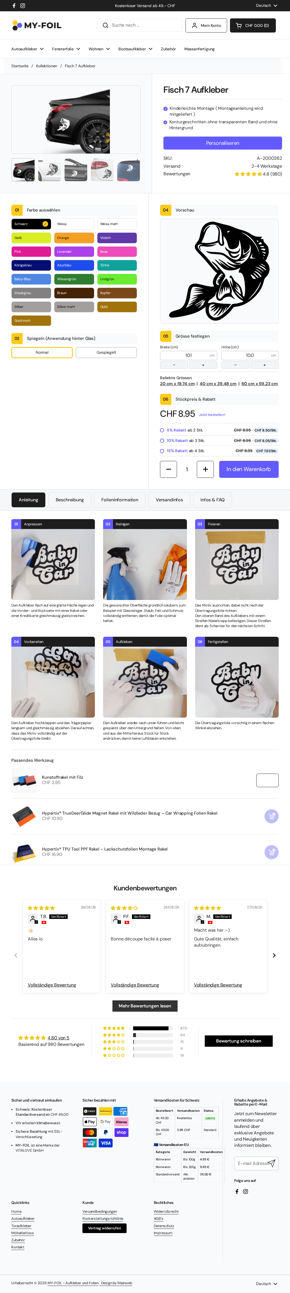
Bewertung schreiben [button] (238, 1041)
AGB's (158, 1218)
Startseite (19, 65)
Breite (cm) (182, 356)
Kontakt (17, 1247)
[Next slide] (274, 955)
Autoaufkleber (23, 1218)
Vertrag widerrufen (104, 1228)
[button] (253, 25)
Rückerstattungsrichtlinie (102, 1218)
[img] (41, 908)
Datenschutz (164, 1225)
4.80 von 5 (58, 1038)
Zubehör (18, 1240)
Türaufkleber (21, 1225)
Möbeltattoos (22, 1233)
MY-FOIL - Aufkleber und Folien (73, 1283)
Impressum (163, 1233)
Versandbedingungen (99, 1211)
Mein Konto (211, 25)
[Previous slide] (15, 955)
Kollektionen (46, 65)
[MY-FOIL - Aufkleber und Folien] (36, 25)
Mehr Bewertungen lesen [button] (145, 1006)
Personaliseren (222, 143)
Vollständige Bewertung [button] (52, 985)
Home (16, 1211)
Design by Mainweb (115, 1283)
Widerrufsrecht (166, 1211)
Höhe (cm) (243, 356)
